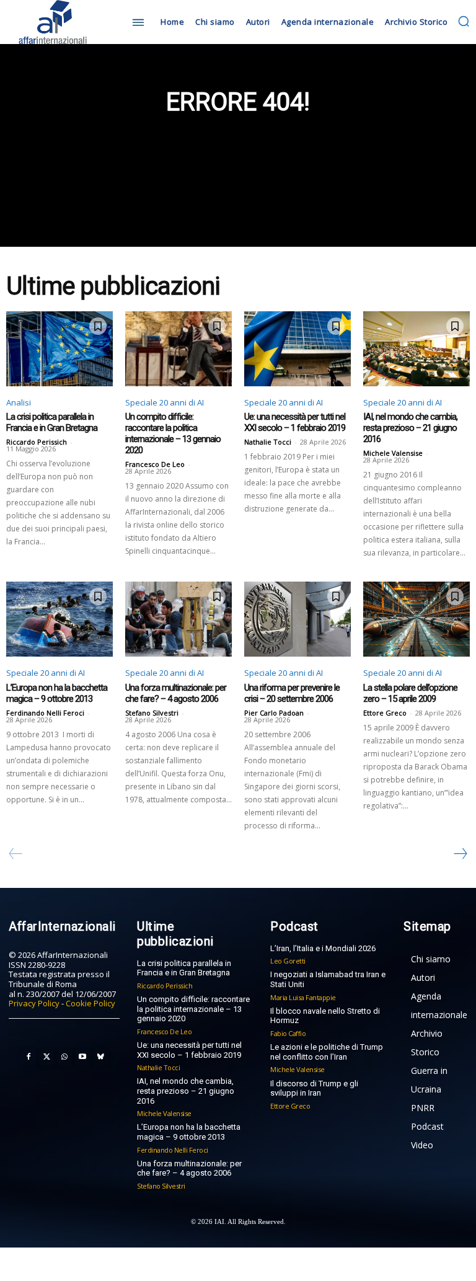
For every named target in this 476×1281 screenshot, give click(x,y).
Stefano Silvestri (151, 712)
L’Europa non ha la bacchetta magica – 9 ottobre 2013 (56, 693)
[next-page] (460, 853)
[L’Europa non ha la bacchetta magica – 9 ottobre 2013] (59, 619)
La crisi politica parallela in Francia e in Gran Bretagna (51, 422)
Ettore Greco (385, 712)
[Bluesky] (100, 1057)
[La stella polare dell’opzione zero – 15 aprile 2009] (416, 619)
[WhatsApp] (64, 1057)
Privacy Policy (34, 1003)
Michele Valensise (393, 453)
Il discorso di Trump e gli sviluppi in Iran (314, 1088)
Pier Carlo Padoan (274, 712)
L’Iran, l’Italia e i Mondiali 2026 (323, 948)
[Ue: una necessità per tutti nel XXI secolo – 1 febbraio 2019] (297, 348)
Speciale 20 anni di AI (164, 402)
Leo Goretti (288, 960)
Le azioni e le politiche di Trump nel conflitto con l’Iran (326, 1052)
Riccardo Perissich (36, 441)
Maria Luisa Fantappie (303, 997)
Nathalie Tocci (267, 441)
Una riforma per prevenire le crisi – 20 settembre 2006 (292, 693)
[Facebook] (28, 1057)
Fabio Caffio (288, 1033)
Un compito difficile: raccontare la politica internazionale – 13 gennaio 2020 (173, 433)
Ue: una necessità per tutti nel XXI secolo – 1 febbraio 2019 (294, 422)
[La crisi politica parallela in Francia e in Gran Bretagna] (59, 348)
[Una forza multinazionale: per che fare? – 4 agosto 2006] (178, 619)
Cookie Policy (90, 1003)
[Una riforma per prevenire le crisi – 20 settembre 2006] (297, 619)
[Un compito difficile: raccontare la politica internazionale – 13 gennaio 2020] (178, 348)
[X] (46, 1057)
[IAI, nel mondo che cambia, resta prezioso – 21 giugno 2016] (416, 348)
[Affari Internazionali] (64, 22)
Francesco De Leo (155, 464)
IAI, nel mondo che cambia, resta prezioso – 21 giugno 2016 (410, 428)
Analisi (18, 402)
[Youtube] (82, 1057)
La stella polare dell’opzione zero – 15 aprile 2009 (410, 693)
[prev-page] (15, 853)
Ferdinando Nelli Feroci (45, 712)
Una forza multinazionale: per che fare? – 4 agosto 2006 (175, 693)
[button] (463, 21)
